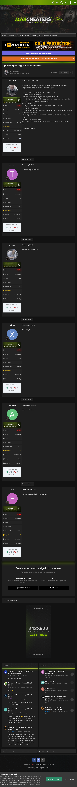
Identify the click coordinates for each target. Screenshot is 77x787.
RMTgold (48, 701)
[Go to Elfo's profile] (5, 695)
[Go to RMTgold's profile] (43, 697)
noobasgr (12, 245)
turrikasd (12, 165)
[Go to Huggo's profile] (5, 709)
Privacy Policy (42, 764)
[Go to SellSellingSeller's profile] (43, 672)
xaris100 (12, 325)
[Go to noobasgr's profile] (12, 254)
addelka (47, 690)
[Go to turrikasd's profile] (12, 174)
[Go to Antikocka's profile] (12, 414)
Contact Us (51, 764)
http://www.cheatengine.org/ (31, 94)
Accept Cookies (54, 779)
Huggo (12, 713)
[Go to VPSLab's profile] (5, 672)
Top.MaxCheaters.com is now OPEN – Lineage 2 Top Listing (38, 58)
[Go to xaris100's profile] (12, 334)
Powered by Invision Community (38, 769)
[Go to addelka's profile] (43, 689)
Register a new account (23, 588)
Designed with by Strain (30, 764)
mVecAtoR (15, 71)
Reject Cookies (70, 779)
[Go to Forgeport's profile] (5, 728)
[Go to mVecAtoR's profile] (6, 72)
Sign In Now (54, 588)
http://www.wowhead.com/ (40, 101)
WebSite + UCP (50, 688)
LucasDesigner (14, 687)
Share (54, 72)
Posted (21, 675)
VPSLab (12, 675)
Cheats (27, 73)
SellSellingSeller (50, 675)
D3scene (32, 128)
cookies (36, 780)
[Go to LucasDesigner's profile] (5, 684)
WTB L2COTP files (51, 681)
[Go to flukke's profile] (12, 498)
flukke (12, 489)
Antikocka (12, 405)
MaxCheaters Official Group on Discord (38, 53)
